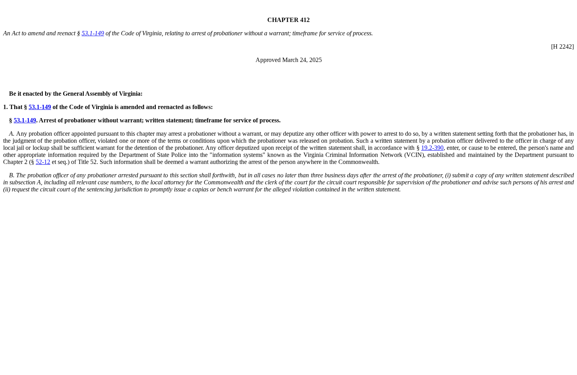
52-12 (43, 161)
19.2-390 (432, 147)
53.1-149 (93, 33)
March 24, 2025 (302, 59)
